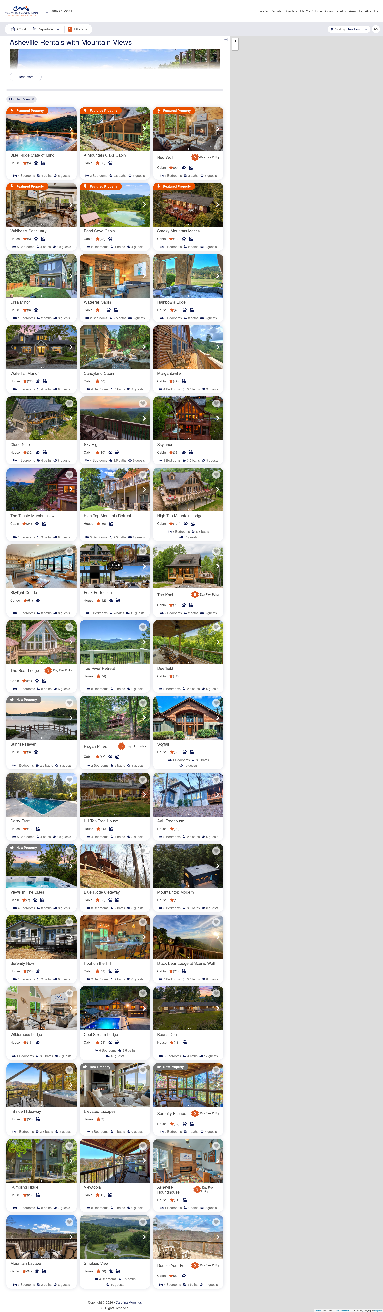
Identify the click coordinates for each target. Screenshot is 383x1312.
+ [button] (235, 41)
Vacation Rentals (269, 11)
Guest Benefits (335, 11)
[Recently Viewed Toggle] (376, 29)
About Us (371, 11)
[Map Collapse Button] (226, 39)
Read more (26, 76)
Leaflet (318, 1310)
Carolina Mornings (129, 1302)
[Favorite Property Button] (69, 403)
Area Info (355, 11)
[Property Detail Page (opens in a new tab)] (41, 129)
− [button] (235, 47)
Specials (291, 11)
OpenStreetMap (342, 1310)
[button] (12, 129)
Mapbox (378, 1310)
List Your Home (311, 11)
